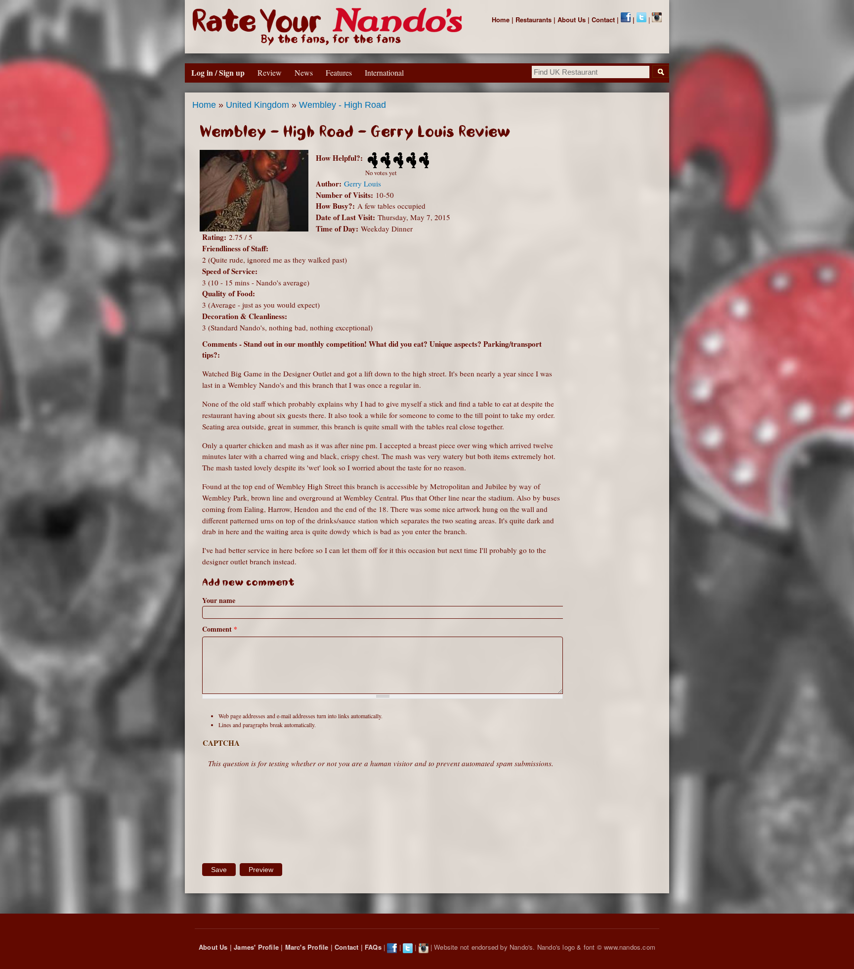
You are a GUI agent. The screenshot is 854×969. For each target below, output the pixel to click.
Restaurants (533, 19)
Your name (218, 600)
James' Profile (256, 947)
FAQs (373, 947)
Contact (603, 19)
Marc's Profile (307, 947)
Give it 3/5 (397, 160)
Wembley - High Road (342, 105)
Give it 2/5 (384, 160)
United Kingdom (257, 105)
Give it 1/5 (371, 160)
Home (501, 19)
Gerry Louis (362, 183)
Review (269, 72)
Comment (219, 629)
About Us (571, 19)
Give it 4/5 (410, 160)
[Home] (329, 26)
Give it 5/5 (423, 160)
